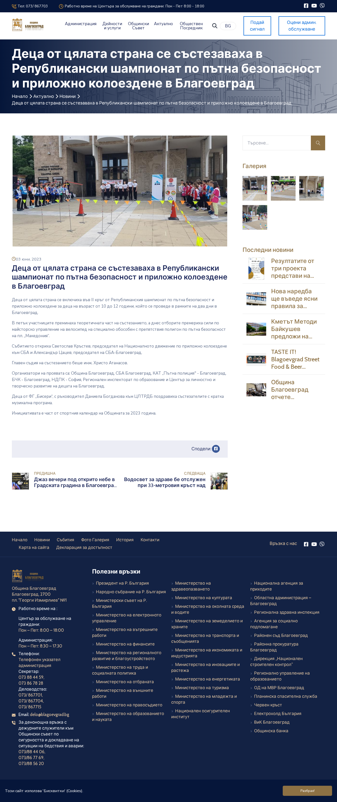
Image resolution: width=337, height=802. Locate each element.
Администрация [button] (80, 24)
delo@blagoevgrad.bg (49, 714)
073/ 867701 (30, 695)
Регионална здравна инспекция (286, 612)
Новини (67, 96)
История (125, 539)
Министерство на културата (203, 597)
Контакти (150, 539)
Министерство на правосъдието (129, 704)
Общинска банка (271, 730)
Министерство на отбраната (125, 681)
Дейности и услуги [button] (112, 26)
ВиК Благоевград (272, 722)
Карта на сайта (34, 547)
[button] (214, 25)
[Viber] (322, 5)
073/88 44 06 (31, 751)
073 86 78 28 (31, 683)
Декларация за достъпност (84, 547)
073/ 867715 (30, 706)
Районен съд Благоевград (281, 635)
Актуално (43, 96)
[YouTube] (314, 5)
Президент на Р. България (122, 583)
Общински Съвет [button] (138, 26)
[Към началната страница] (28, 576)
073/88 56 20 (31, 763)
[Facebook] (306, 5)
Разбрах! (307, 790)
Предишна (45, 473)
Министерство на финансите (125, 644)
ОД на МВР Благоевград (279, 687)
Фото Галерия (95, 539)
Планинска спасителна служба (285, 696)
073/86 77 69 (31, 757)
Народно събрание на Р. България (131, 591)
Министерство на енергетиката (207, 679)
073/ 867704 (31, 700)
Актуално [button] (163, 24)
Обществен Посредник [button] (191, 26)
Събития (65, 539)
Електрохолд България (277, 713)
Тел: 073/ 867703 (32, 6)
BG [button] (228, 26)
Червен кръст (268, 704)
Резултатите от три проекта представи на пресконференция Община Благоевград (297, 280)
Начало (20, 96)
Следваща (195, 473)
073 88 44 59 (31, 677)
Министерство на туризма (202, 687)
